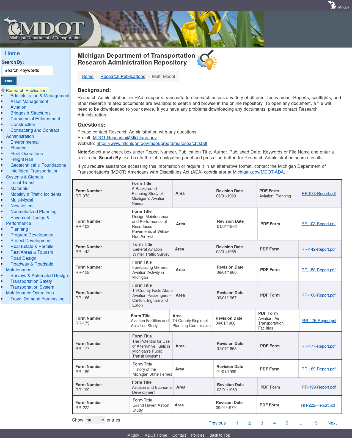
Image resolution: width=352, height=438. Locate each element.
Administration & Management (39, 95)
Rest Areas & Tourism (31, 252)
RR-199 (82, 389)
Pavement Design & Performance (28, 220)
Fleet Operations (26, 153)
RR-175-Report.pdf (319, 320)
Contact (179, 435)
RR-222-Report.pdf (318, 405)
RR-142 (82, 251)
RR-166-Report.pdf (318, 295)
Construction (22, 124)
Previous (217, 422)
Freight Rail (21, 159)
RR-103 (82, 226)
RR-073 (82, 196)
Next (332, 422)
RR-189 (82, 371)
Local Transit (22, 182)
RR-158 (82, 272)
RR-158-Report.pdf (318, 269)
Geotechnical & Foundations (38, 165)
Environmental (24, 142)
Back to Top (220, 435)
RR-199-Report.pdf (319, 387)
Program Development (32, 234)
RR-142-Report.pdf (318, 249)
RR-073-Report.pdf (319, 193)
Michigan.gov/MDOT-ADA (258, 171)
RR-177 (82, 348)
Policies (197, 435)
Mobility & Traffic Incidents (35, 194)
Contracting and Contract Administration (32, 133)
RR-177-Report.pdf (318, 346)
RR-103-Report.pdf (318, 223)
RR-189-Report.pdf (318, 369)
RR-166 (82, 297)
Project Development (30, 240)
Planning (19, 229)
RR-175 (82, 323)
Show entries (96, 419)
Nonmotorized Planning (33, 211)
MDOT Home (155, 435)
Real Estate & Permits (31, 246)
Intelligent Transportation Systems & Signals (32, 174)
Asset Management (29, 101)
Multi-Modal (21, 200)
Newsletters (22, 205)
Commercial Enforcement (35, 118)
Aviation (18, 107)
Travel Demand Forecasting (37, 298)
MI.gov (343, 7)
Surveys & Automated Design (39, 275)
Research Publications (27, 90)
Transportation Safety (31, 281)
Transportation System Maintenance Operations (30, 290)
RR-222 (82, 407)
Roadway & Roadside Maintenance (29, 267)
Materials (19, 188)
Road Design (23, 258)
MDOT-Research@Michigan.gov (125, 137)
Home (12, 53)
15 (315, 422)
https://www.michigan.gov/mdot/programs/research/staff (152, 143)
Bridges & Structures (30, 113)
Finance (18, 147)
